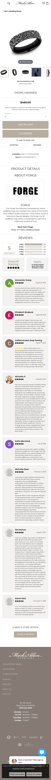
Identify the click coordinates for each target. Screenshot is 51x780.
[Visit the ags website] (28, 744)
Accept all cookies (34, 774)
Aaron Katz (20, 598)
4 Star (21, 247)
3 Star (21, 249)
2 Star (21, 252)
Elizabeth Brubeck (24, 312)
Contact (6, 694)
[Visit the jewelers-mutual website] (33, 737)
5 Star (21, 244)
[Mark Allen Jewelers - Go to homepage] (25, 655)
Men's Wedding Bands (12, 11)
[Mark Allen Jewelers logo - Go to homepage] (25, 3)
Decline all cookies (17, 774)
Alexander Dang (23, 280)
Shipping (14, 145)
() (45, 244)
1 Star (22, 254)
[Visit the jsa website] (20, 744)
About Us (7, 689)
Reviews (25, 238)
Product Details (25, 168)
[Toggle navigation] (3, 3)
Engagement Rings (11, 664)
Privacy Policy (37, 766)
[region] (25, 42)
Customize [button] (25, 134)
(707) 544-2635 (25, 84)
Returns (37, 145)
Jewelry (6, 679)
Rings (13, 230)
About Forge (25, 175)
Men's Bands (8, 669)
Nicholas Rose (22, 469)
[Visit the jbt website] (24, 737)
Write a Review (25, 634)
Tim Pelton (20, 530)
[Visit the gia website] (16, 737)
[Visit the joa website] (42, 737)
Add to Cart (25, 125)
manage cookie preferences (24, 768)
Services (6, 684)
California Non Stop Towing (28, 340)
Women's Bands (10, 674)
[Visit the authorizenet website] (8, 737)
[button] (9, 3)
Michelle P (20, 376)
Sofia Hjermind (22, 441)
